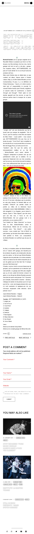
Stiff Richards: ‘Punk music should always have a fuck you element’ (13, 447)
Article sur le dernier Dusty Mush (12, 326)
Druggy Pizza (11, 145)
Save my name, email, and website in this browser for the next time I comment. (18, 392)
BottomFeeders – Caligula (14, 294)
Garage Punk (18, 482)
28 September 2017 (9, 30)
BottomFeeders (8, 59)
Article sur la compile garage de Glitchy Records (17, 329)
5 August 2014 (7, 499)
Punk (20, 484)
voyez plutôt (18, 137)
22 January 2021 (8, 437)
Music (5, 440)
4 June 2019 (6, 482)
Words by (23, 30)
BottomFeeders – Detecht (14, 296)
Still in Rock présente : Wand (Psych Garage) (11, 505)
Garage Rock (27, 333)
